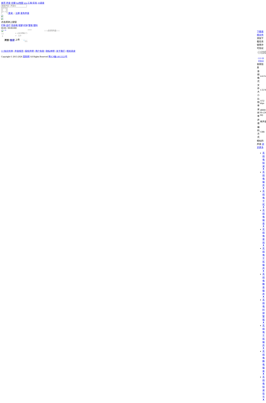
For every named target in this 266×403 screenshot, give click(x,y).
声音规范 (19, 51)
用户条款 (39, 51)
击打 (8, 25)
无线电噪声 (263, 178)
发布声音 (24, 13)
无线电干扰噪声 (263, 258)
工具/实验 (30, 3)
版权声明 (29, 51)
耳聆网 (26, 56)
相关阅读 (70, 51)
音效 (12, 40)
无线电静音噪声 (263, 284)
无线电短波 (263, 159)
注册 (17, 13)
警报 (30, 25)
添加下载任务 (260, 40)
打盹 (3, 25)
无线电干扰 (263, 198)
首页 (3, 3)
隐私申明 (50, 51)
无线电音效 (263, 236)
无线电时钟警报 (263, 310)
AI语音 (41, 3)
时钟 (25, 25)
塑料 (35, 25)
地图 (19, 3)
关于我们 (60, 51)
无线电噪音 (263, 217)
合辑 (13, 3)
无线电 (14, 25)
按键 (20, 25)
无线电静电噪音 (263, 361)
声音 (8, 3)
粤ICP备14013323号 (57, 56)
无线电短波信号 (263, 387)
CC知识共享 (7, 51)
